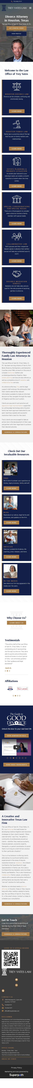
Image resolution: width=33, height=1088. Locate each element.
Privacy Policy (16, 1068)
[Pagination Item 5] (19, 758)
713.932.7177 (17, 1)
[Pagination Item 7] (25, 758)
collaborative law (7, 383)
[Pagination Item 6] (22, 758)
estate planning (7, 378)
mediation (23, 380)
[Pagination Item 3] (13, 758)
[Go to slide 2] (15, 695)
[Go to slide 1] (13, 695)
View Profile (16, 33)
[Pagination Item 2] (10, 758)
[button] (30, 8)
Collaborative (6, 875)
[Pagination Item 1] (7, 758)
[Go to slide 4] (19, 695)
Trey (18, 387)
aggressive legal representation (12, 406)
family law (11, 373)
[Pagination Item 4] (16, 758)
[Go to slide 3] (17, 695)
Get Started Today (16, 28)
